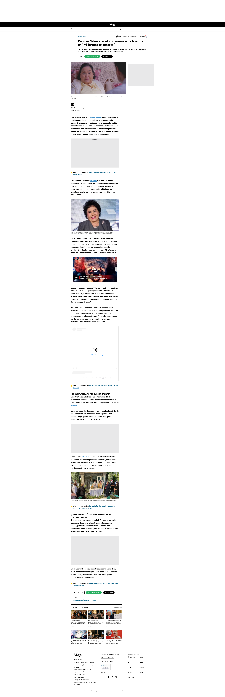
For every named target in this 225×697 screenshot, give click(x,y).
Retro (142, 667)
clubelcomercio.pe (88, 691)
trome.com (116, 691)
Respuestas (132, 657)
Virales (130, 672)
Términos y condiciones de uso (110, 654)
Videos (142, 657)
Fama (129, 667)
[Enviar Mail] (72, 108)
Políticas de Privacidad (107, 658)
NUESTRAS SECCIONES (133, 654)
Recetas (142, 672)
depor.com (108, 691)
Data (141, 662)
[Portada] (78, 658)
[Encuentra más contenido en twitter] (77, 56)
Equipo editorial (78, 659)
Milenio (74, 405)
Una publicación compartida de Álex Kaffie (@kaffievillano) (94, 378)
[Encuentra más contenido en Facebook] (73, 56)
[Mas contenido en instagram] (116, 677)
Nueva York (112, 29)
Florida (95, 29)
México (86, 600)
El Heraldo (85, 457)
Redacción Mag (79, 108)
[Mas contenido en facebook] (109, 677)
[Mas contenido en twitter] (112, 677)
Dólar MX (125, 29)
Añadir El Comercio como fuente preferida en (131, 36)
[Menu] (72, 24)
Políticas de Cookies (107, 661)
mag (145, 691)
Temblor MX (132, 29)
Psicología (119, 29)
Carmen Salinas (78, 600)
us (128, 662)
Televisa (93, 181)
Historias (131, 677)
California (101, 29)
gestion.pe (99, 691)
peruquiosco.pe (137, 691)
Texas (106, 29)
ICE (137, 29)
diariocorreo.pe (126, 691)
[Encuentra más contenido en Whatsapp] (81, 56)
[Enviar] (71, 29)
